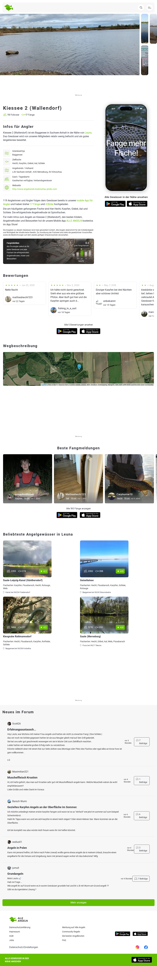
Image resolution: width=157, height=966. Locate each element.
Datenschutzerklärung (19, 927)
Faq (64, 940)
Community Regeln (71, 931)
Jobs (11, 940)
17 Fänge (35, 204)
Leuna (88, 132)
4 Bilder (49, 204)
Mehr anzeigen (78, 902)
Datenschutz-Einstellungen (23, 947)
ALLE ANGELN (74, 220)
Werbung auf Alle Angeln (73, 927)
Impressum (14, 931)
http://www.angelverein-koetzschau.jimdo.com (34, 189)
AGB (11, 936)
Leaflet (43, 384)
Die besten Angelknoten (73, 936)
